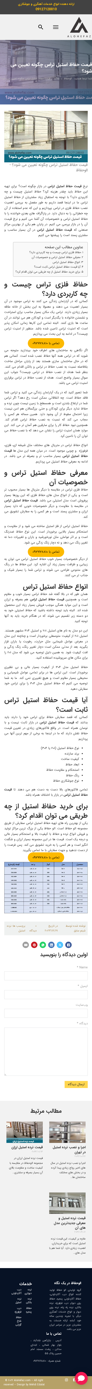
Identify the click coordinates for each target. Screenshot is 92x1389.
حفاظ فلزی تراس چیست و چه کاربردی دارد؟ (55, 252)
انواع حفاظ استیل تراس (66, 262)
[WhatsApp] (43, 945)
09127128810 (46, 9)
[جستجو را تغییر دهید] (40, 27)
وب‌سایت (82, 1004)
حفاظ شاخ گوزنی (18, 1321)
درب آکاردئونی (16, 1291)
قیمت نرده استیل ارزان (27, 1147)
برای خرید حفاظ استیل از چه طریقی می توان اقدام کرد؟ (47, 272)
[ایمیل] (25, 945)
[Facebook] (68, 945)
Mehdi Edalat (37, 1385)
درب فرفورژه (18, 1310)
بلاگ (57, 78)
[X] (60, 945)
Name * (82, 967)
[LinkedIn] (51, 945)
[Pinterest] (34, 945)
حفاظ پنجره (29, 1310)
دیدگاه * (82, 1023)
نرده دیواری (28, 1291)
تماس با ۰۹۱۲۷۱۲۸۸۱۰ (46, 343)
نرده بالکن (29, 1300)
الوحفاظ (68, 78)
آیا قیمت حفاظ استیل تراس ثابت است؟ (57, 267)
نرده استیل (18, 1300)
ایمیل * (83, 986)
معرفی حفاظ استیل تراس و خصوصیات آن (56, 257)
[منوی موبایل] (55, 27)
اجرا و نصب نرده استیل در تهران (69, 1150)
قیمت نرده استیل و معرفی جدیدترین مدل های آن (70, 1223)
